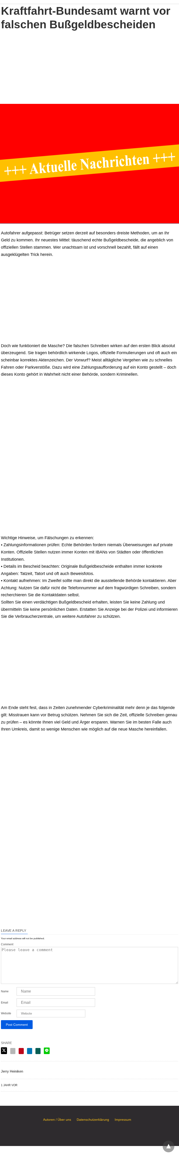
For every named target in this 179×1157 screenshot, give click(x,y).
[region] (89, 66)
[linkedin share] (29, 1051)
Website (6, 1013)
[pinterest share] (21, 1051)
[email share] (12, 1051)
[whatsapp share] (38, 1051)
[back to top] (168, 1146)
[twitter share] (4, 1050)
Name (5, 991)
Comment (7, 944)
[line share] (47, 1051)
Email (4, 1002)
